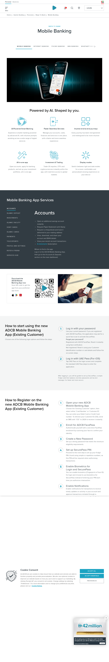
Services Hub (12, 255)
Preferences (92, 581)
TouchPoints (12, 241)
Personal (8, 2)
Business (16, 2)
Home (9, 15)
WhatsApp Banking (89, 46)
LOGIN (89, 8)
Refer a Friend (13, 251)
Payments (11, 236)
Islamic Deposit (13, 213)
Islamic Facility (13, 222)
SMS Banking (73, 46)
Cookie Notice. (37, 586)
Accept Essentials (92, 576)
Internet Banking (41, 46)
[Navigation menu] (6, 8)
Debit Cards (12, 227)
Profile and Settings (16, 246)
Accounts (11, 208)
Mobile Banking (24, 46)
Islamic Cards (13, 232)
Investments (12, 218)
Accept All (92, 571)
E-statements (42, 244)
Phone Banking (58, 46)
